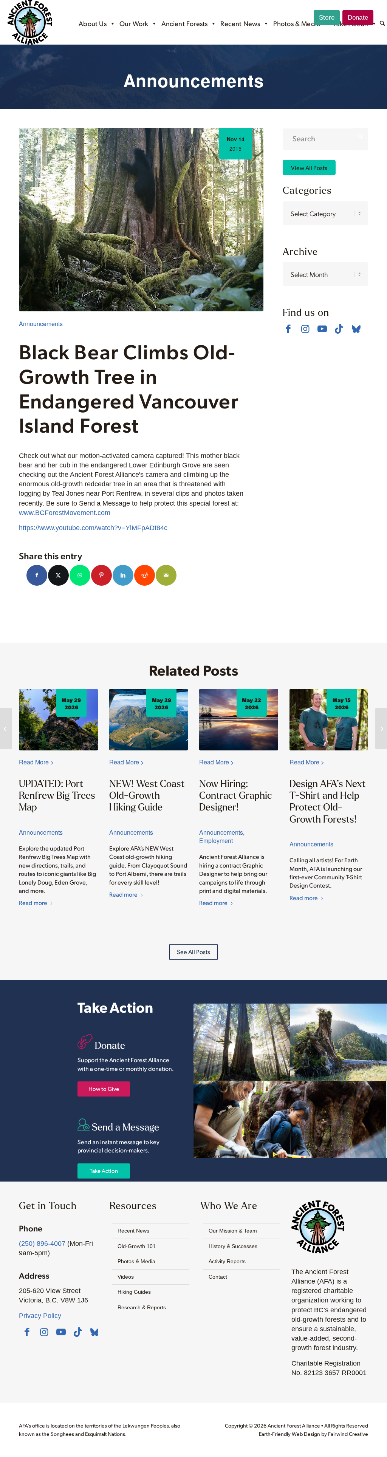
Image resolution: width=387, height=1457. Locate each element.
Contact (218, 1277)
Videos (126, 1277)
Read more (33, 902)
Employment (216, 840)
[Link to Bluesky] (356, 329)
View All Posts (309, 168)
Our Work (133, 23)
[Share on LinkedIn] (123, 575)
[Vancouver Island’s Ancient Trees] (6, 728)
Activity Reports (227, 1261)
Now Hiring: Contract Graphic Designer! (235, 795)
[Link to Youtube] (322, 328)
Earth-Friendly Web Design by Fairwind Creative (313, 1434)
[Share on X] (58, 575)
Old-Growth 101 (137, 1246)
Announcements (41, 323)
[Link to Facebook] (288, 328)
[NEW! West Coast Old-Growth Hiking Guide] (148, 719)
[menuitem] (382, 24)
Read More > (36, 762)
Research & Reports (142, 1307)
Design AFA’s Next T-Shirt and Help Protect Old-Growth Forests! (327, 801)
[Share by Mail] (166, 575)
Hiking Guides (134, 1292)
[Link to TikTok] (339, 328)
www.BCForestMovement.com (64, 513)
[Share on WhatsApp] (80, 575)
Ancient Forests (184, 23)
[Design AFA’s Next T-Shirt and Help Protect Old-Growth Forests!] (328, 719)
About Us (92, 23)
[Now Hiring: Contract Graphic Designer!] (238, 719)
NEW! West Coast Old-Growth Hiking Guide (146, 795)
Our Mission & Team (233, 1231)
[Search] (382, 24)
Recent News (240, 23)
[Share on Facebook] (36, 575)
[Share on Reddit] (144, 575)
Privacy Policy (40, 1315)
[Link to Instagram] (305, 328)
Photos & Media (296, 23)
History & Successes (233, 1246)
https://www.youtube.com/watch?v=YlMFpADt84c (93, 528)
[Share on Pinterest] (101, 575)
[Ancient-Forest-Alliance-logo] (30, 22)
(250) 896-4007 (42, 1243)
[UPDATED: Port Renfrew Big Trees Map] (58, 719)
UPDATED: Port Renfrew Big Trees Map (57, 795)
